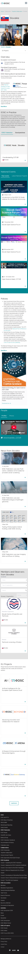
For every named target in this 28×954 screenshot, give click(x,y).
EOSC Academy (5, 860)
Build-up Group (4, 837)
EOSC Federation (5, 830)
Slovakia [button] (6, 47)
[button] (26, 3)
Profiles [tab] (4, 416)
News (2, 913)
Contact (2, 947)
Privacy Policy (4, 941)
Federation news (5, 845)
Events (2, 915)
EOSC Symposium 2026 (7, 910)
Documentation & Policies (7, 842)
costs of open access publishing (12, 342)
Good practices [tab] (20, 132)
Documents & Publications (7, 905)
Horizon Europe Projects (7, 855)
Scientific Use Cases (6, 835)
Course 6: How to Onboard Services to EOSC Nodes (14, 877)
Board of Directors (5, 895)
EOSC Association (5, 883)
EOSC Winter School (6, 923)
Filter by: (3, 577)
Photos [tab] (11, 416)
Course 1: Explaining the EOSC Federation (11, 862)
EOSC (2, 815)
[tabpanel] (14, 150)
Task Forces (4, 893)
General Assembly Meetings (8, 890)
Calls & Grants (4, 827)
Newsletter (3, 918)
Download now (6, 403)
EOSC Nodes (4, 832)
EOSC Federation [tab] (7, 132)
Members (3, 885)
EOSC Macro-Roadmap (7, 820)
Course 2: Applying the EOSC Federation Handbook (13, 865)
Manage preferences (6, 938)
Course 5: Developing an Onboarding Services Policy (14, 875)
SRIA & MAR (4, 822)
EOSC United (4, 930)
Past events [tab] (5, 176)
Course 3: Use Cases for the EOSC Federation (12, 867)
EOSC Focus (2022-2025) (7, 933)
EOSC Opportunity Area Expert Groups (10, 857)
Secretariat (3, 898)
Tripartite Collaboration (6, 852)
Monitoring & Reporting (6, 825)
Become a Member (6, 903)
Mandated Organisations (7, 888)
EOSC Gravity (4, 928)
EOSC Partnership (5, 850)
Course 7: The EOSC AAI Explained (9, 880)
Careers (3, 900)
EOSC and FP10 (5, 817)
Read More (4, 106)
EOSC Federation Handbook (8, 840)
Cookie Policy (4, 944)
